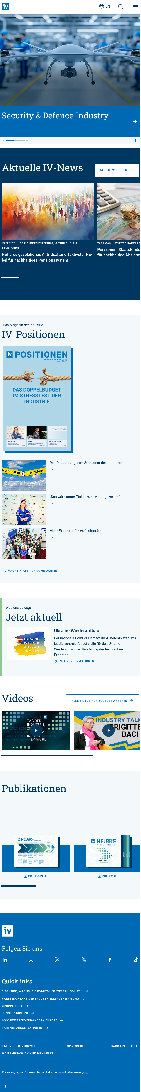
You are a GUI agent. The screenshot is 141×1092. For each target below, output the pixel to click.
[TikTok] (136, 959)
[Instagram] (31, 959)
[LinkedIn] (5, 959)
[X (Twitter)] (57, 959)
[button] (3, 140)
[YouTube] (84, 959)
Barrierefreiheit (125, 1046)
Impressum (75, 1046)
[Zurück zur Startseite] (5, 6)
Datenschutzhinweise (20, 1046)
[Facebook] (110, 959)
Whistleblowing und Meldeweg (27, 1052)
